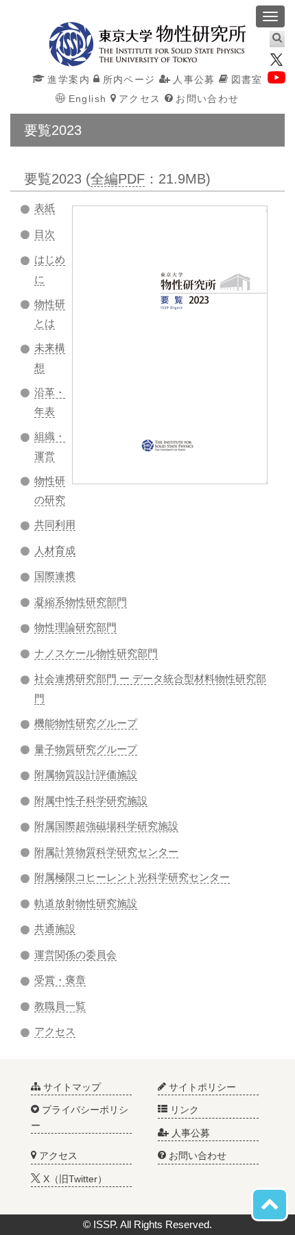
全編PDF (118, 178)
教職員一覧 (60, 1006)
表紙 (44, 208)
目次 (44, 234)
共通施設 (54, 928)
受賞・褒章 (60, 980)
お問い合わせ (207, 98)
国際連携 (54, 576)
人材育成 (54, 550)
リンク (183, 1109)
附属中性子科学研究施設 (91, 800)
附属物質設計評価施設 (85, 774)
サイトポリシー (201, 1087)
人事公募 (194, 79)
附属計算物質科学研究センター (106, 852)
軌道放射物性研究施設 (85, 903)
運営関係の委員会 (75, 954)
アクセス (140, 98)
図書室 (246, 79)
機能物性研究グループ (85, 723)
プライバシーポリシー (79, 1117)
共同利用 (54, 524)
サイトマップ (70, 1087)
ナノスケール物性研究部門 (96, 653)
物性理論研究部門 (75, 627)
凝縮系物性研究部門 (80, 602)
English (87, 98)
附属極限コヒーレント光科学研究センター (132, 877)
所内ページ (129, 79)
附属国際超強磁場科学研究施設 (106, 826)
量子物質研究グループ (85, 749)
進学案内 (68, 79)
